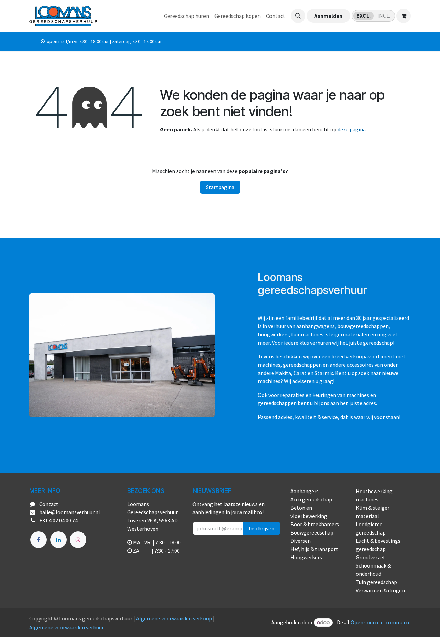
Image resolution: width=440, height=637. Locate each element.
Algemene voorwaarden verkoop (174, 618)
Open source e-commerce (381, 622)
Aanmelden (328, 15)
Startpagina (220, 187)
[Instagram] (78, 539)
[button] (298, 16)
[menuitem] (186, 16)
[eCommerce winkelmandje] (403, 16)
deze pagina (352, 129)
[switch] (373, 16)
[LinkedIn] (58, 539)
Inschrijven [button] (261, 528)
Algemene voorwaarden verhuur (66, 627)
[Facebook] (38, 539)
